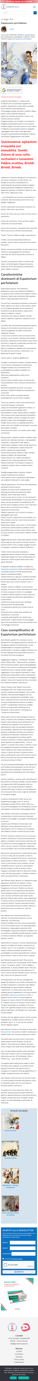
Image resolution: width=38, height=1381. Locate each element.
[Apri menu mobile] (34, 7)
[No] (35, 1373)
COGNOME (7, 1254)
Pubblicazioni (19, 1362)
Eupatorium (7, 1032)
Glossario (19, 1357)
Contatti (19, 1351)
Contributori (19, 1354)
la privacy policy (17, 1259)
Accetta (13, 1378)
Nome (5, 1248)
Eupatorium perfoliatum (23, 39)
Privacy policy (19, 1359)
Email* (6, 1243)
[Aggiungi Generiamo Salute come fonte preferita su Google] (11, 90)
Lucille (11, 29)
